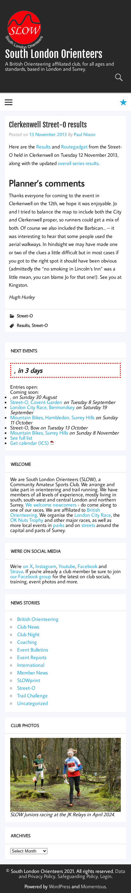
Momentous (93, 886)
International (30, 665)
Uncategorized (32, 703)
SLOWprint (28, 680)
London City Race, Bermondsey (42, 407)
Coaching (27, 642)
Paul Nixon (84, 134)
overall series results (78, 163)
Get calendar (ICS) (29, 443)
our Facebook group (30, 576)
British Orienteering (38, 619)
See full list (21, 438)
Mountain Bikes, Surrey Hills (39, 432)
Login (106, 876)
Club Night (28, 634)
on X (28, 566)
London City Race (92, 515)
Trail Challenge (32, 695)
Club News (28, 626)
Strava (16, 571)
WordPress (59, 886)
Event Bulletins (32, 649)
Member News (32, 672)
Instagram (45, 566)
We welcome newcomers (50, 504)
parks (58, 525)
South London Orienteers (53, 54)
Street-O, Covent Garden (36, 402)
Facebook (87, 566)
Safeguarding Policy (78, 876)
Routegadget (74, 146)
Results (43, 146)
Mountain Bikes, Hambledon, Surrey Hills (52, 417)
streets (88, 525)
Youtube (67, 566)
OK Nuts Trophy (26, 520)
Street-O (25, 316)
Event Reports (31, 657)
